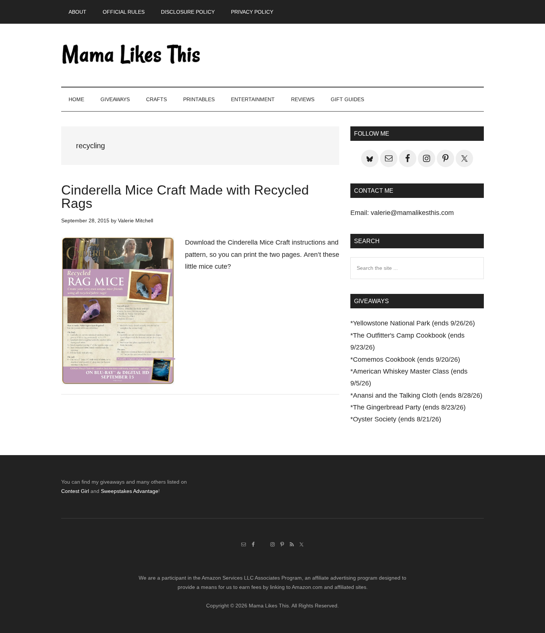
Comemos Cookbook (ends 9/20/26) (406, 359)
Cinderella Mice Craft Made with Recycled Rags (185, 196)
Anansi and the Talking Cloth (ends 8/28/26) (417, 395)
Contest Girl (75, 491)
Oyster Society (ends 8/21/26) (397, 419)
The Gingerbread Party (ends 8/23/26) (409, 407)
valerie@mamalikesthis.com (412, 212)
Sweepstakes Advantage (129, 491)
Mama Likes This (131, 55)
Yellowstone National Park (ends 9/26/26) (414, 323)
